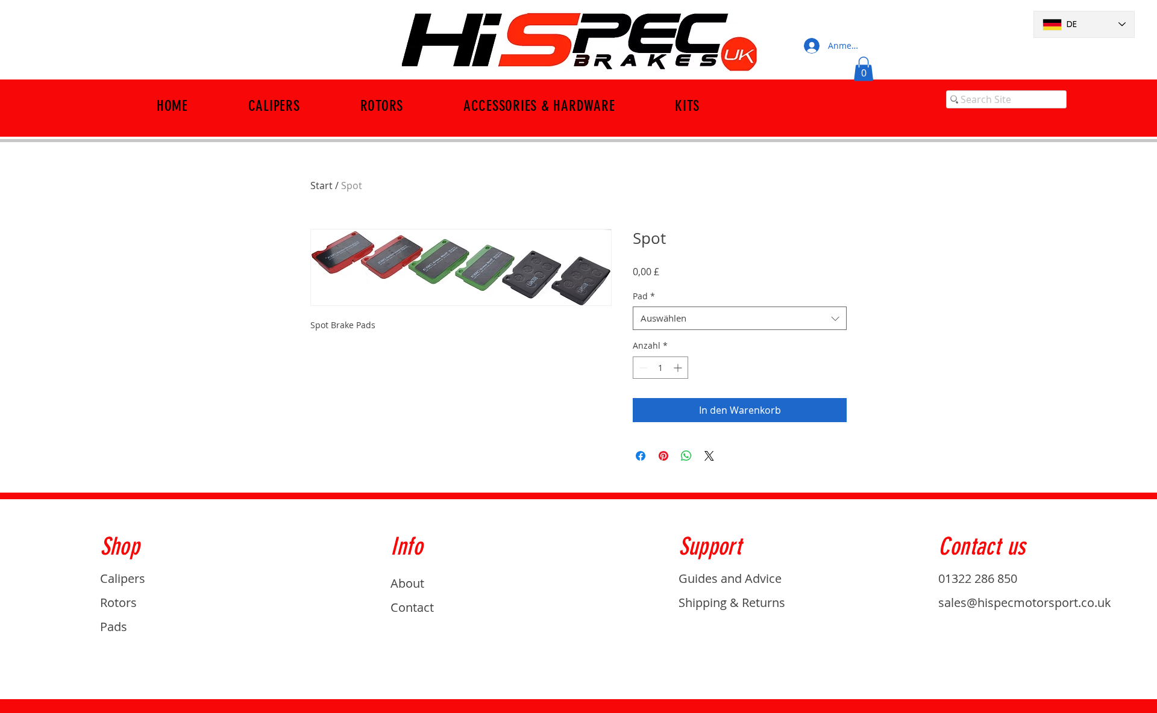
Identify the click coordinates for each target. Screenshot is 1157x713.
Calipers (122, 578)
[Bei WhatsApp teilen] (686, 456)
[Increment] (678, 367)
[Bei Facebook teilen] (640, 456)
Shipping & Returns (732, 602)
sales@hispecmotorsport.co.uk (1024, 602)
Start (321, 185)
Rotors (118, 602)
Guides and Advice (730, 578)
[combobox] (740, 318)
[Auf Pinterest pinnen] (663, 456)
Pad (644, 296)
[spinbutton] (660, 367)
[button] (863, 69)
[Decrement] (642, 367)
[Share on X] (709, 456)
